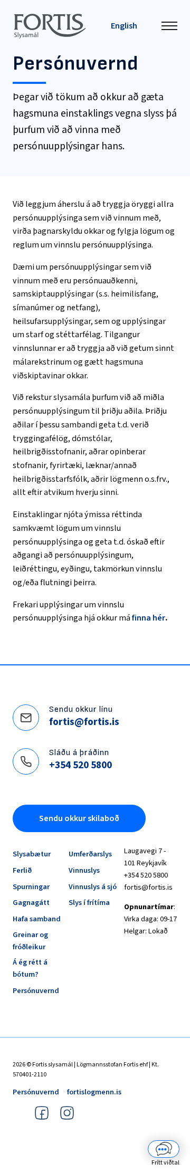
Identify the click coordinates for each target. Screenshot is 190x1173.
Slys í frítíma (89, 902)
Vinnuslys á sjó (93, 886)
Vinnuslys (84, 870)
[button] (163, 1151)
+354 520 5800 (80, 765)
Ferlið (22, 870)
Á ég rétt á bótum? (30, 968)
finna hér (148, 618)
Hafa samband (37, 918)
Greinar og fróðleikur (30, 940)
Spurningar (31, 886)
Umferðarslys (90, 854)
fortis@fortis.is (84, 721)
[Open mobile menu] (169, 26)
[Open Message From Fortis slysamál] (163, 1151)
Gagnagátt (31, 902)
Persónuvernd (36, 990)
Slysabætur (32, 854)
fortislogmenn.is (94, 1092)
